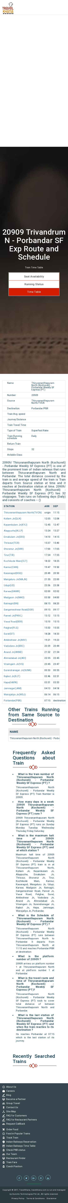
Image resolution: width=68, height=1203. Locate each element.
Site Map (10, 1111)
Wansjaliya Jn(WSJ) (15, 694)
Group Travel (12, 1103)
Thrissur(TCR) (11, 542)
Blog (8, 1095)
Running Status (34, 284)
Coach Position (13, 1166)
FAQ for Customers (16, 1115)
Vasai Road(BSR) (13, 621)
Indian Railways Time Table (20, 1146)
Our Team (11, 1154)
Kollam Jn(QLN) (12, 518)
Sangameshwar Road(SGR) (19, 609)
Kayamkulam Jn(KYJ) (15, 524)
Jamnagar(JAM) (13, 688)
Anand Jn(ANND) (13, 652)
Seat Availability (34, 276)
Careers (10, 1091)
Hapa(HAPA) (11, 682)
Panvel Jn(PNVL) (13, 615)
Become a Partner (15, 1099)
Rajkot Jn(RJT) (12, 676)
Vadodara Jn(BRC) (14, 646)
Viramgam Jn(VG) (14, 664)
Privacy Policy (18, 1198)
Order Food (11, 1129)
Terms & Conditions (35, 1198)
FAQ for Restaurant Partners (21, 1119)
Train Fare (11, 1162)
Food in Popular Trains (17, 1133)
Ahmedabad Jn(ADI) (15, 658)
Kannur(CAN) (11, 567)
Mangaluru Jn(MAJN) (15, 579)
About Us (10, 1087)
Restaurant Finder (15, 1158)
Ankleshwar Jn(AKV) (15, 640)
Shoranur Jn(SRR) (14, 548)
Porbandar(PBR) (13, 700)
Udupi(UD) (9, 585)
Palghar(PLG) (11, 627)
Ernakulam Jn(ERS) (14, 536)
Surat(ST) (9, 633)
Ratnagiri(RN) (11, 603)
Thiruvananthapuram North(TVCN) (23, 512)
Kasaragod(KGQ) (13, 573)
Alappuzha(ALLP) (13, 530)
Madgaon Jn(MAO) (14, 597)
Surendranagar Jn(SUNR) (17, 670)
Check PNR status (15, 1150)
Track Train (11, 1137)
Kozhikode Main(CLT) (15, 561)
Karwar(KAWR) (12, 591)
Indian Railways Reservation (20, 1142)
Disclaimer (52, 1198)
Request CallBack (15, 1124)
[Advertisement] (34, 34)
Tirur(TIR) (9, 555)
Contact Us (11, 1107)
